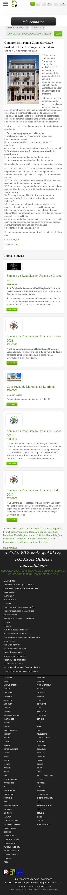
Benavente (41, 704)
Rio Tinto (8, 813)
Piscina (7, 622)
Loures (7, 764)
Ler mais (12, 309)
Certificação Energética (15, 656)
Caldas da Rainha (11, 715)
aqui (6, 235)
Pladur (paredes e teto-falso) (17, 630)
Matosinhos (9, 783)
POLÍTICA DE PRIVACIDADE (27, 879)
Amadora (41, 677)
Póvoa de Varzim (11, 805)
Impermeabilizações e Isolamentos (19, 611)
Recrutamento (35, 883)
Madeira (7, 768)
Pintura (7, 626)
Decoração (8, 538)
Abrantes (8, 677)
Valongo (7, 832)
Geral (16, 244)
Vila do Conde (10, 843)
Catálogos (38, 27)
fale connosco (33, 21)
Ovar (39, 772)
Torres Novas (10, 828)
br (38, 4)
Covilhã (7, 741)
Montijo (40, 753)
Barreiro (41, 696)
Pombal (40, 787)
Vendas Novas (10, 836)
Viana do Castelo (11, 839)
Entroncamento (11, 749)
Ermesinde (41, 715)
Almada (7, 708)
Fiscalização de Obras (13, 664)
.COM (62, 4)
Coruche (8, 738)
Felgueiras (42, 734)
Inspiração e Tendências (15, 542)
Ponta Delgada (10, 790)
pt (33, 4)
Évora (39, 723)
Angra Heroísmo (44, 685)
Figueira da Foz (44, 738)
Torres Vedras (43, 824)
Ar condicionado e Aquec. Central (19, 585)
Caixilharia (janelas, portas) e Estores (21, 588)
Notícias (34, 542)
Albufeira (8, 692)
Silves (39, 817)
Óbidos (40, 764)
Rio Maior (8, 809)
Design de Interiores (26, 538)
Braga (39, 708)
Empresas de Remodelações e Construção (29, 34)
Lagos (6, 753)
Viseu (6, 862)
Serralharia (9, 641)
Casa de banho (10, 600)
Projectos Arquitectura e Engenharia (21, 671)
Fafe (39, 726)
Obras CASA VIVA (29, 528)
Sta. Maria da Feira (12, 824)
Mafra (6, 772)
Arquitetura (22, 532)
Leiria (6, 756)
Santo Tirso (42, 794)
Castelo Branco (11, 730)
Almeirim (7, 711)
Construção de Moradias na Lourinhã (31, 386)
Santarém (41, 790)
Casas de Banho (37, 532)
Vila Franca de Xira (12, 847)
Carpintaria (9, 596)
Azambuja (41, 692)
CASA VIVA (45, 528)
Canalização (9, 592)
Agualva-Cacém (10, 685)
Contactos (19, 883)
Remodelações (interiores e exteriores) (22, 637)
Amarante (41, 681)
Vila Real (7, 858)
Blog (58, 34)
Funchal (41, 741)
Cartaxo (7, 726)
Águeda (7, 689)
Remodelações (54, 535)
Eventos (43, 542)
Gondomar (41, 745)
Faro (39, 730)
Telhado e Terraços (12, 645)
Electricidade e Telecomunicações (19, 607)
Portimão (8, 798)
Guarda (7, 745)
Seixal (39, 802)
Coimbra (7, 734)
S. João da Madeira (45, 798)
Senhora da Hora (44, 805)
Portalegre (9, 794)
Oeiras (40, 760)
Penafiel (41, 783)
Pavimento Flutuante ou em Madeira (20, 619)
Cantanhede (9, 719)
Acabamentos (9, 581)
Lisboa (6, 760)
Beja (39, 700)
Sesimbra (41, 809)
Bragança (41, 711)
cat (49, 4)
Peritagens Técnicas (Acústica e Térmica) (22, 667)
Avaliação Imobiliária (13, 652)
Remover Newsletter (40, 886)
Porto (6, 802)
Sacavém (7, 817)
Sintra (40, 821)
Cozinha (7, 603)
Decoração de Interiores (15, 660)
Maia (5, 775)
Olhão (39, 768)
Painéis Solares (10, 615)
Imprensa (57, 528)
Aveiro (40, 689)
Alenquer (8, 704)
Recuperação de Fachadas (15, 634)
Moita (6, 787)
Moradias (8, 535)
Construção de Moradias (15, 649)
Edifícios (40, 535)
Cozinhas (52, 532)
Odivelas (41, 756)
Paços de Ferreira (45, 775)
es (44, 4)
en (56, 4)
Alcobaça (8, 696)
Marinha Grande (11, 779)
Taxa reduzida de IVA (18, 27)
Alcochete (8, 700)
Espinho (40, 719)
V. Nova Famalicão (11, 851)
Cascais (7, 723)
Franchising (9, 532)
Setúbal (40, 813)
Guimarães (41, 749)
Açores (7, 681)
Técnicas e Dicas (46, 538)
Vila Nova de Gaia (11, 854)
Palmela (40, 779)
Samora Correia (11, 821)
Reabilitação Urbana (24, 535)
